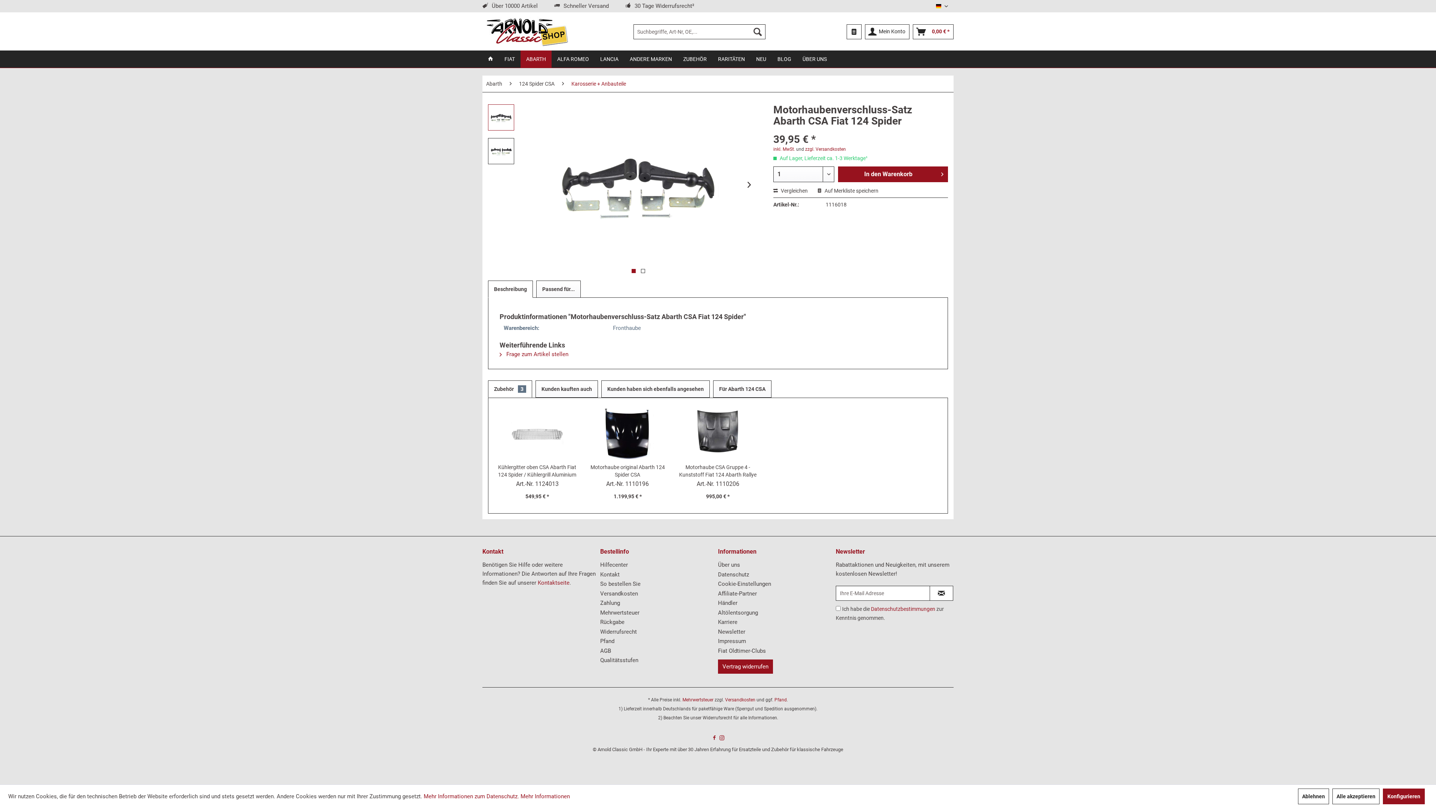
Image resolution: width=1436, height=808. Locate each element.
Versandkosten (619, 593)
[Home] (490, 59)
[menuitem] (699, 31)
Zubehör (509, 389)
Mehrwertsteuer (619, 612)
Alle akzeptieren (1356, 796)
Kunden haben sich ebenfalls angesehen (655, 389)
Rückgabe (612, 622)
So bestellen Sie (620, 584)
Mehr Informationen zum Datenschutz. (471, 796)
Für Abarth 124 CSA (742, 389)
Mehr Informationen (545, 796)
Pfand (607, 641)
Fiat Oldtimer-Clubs (742, 651)
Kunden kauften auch (566, 389)
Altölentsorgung (738, 612)
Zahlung (610, 603)
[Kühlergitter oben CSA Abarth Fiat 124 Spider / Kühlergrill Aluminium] (537, 433)
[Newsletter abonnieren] (941, 593)
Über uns (729, 564)
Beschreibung (510, 289)
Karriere (727, 622)
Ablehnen (1313, 796)
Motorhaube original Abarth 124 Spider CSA (627, 471)
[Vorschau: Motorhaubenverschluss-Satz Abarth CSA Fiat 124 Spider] (501, 117)
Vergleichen (794, 191)
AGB (605, 651)
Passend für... (558, 289)
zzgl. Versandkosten (825, 149)
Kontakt (610, 574)
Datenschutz (733, 574)
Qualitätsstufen (619, 660)
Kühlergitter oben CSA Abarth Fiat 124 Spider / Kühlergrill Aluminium (537, 471)
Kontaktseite (554, 582)
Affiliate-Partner (737, 593)
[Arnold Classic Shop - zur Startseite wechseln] (527, 32)
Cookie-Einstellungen (744, 584)
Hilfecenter (614, 564)
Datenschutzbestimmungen (903, 609)
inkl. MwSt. (784, 149)
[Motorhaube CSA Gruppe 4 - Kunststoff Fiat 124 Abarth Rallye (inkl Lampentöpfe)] (718, 433)
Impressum (732, 641)
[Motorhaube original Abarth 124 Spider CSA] (628, 433)
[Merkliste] (854, 31)
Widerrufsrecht (618, 631)
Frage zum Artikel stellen (536, 354)
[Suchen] (757, 31)
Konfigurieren (1403, 796)
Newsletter (731, 631)
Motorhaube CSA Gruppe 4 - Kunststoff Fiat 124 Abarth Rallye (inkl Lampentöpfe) (718, 471)
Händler (727, 603)
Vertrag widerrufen (745, 666)
